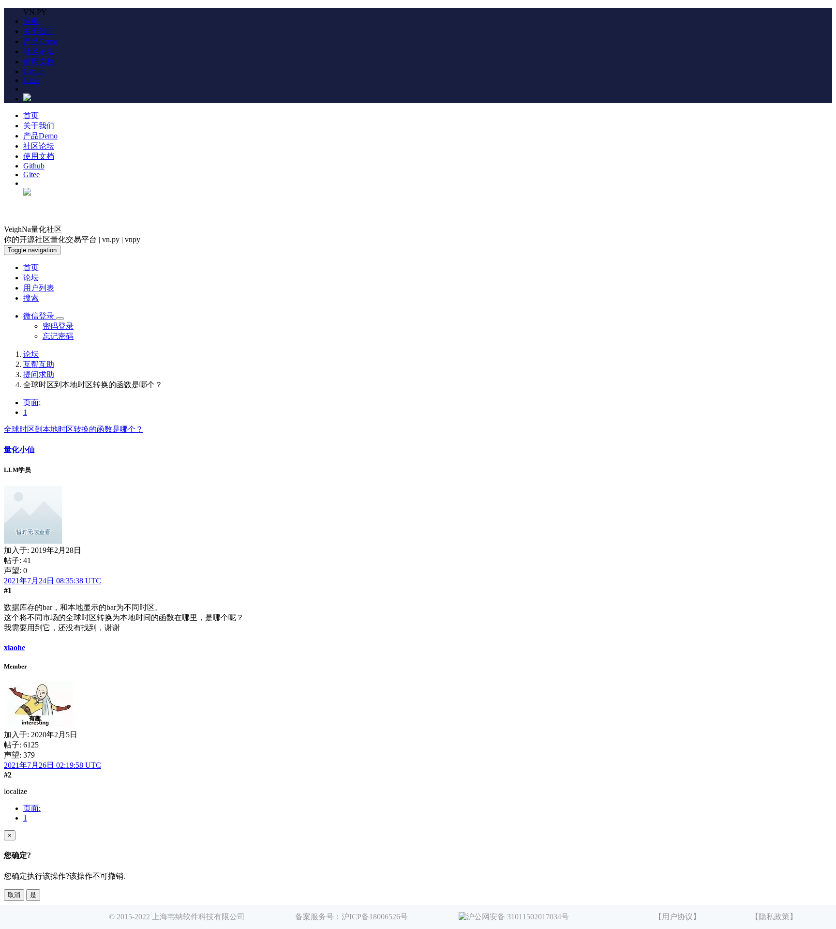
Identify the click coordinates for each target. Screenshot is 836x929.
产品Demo (40, 41)
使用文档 (38, 62)
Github (34, 71)
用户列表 (38, 288)
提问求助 (38, 374)
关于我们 (38, 31)
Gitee (31, 80)
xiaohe (14, 647)
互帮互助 (38, 364)
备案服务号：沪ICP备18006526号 (351, 917)
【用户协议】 (677, 917)
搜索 (31, 298)
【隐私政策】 (774, 917)
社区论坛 (38, 51)
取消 (14, 895)
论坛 (31, 278)
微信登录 (39, 316)
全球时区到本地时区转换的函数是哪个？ (73, 429)
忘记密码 (58, 336)
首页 (31, 21)
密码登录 (58, 326)
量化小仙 (19, 449)
